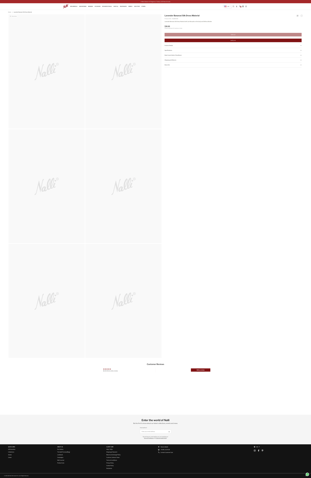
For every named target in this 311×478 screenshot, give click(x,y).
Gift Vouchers (11, 449)
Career (10, 457)
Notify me (233, 40)
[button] (278, 447)
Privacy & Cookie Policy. (161, 438)
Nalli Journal (60, 460)
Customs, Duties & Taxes (113, 457)
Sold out (233, 34)
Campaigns (60, 457)
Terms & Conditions (149, 438)
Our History (60, 449)
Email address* (143, 427)
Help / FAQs (109, 449)
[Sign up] (168, 432)
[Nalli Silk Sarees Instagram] (255, 451)
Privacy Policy (110, 463)
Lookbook (60, 455)
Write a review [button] (200, 370)
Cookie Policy (110, 465)
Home (9, 12)
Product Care (60, 463)
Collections (11, 452)
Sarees (10, 455)
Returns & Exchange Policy (113, 455)
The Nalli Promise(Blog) (63, 452)
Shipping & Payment (111, 452)
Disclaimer (109, 468)
